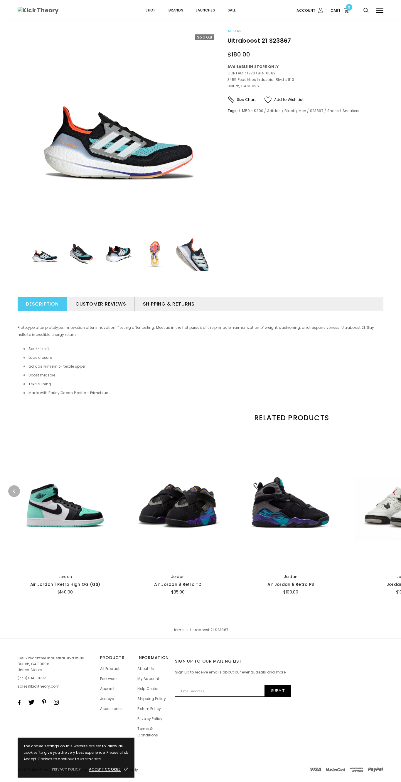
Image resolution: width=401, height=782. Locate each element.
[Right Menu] (379, 10)
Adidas (235, 31)
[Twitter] (31, 702)
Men (302, 110)
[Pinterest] (44, 702)
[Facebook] (19, 702)
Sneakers (351, 110)
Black (289, 110)
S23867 (317, 110)
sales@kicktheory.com (39, 686)
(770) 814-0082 (32, 678)
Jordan (65, 576)
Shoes (333, 110)
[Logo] (62, 10)
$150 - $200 (253, 110)
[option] (118, 130)
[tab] (290, 418)
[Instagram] (56, 702)
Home (178, 629)
